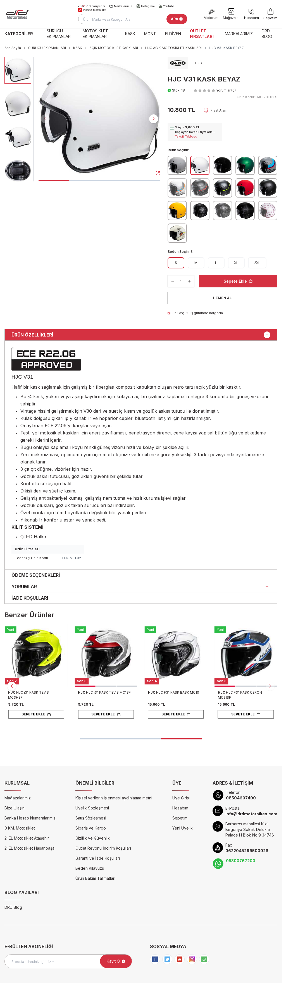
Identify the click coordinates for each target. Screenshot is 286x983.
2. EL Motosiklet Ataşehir (26, 838)
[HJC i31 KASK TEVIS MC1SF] (106, 655)
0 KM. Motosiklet (19, 828)
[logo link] (33, 14)
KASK (130, 33)
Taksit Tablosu (186, 136)
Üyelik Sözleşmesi (92, 808)
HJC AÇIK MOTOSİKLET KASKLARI (173, 48)
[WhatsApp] (204, 959)
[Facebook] (155, 959)
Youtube (168, 6)
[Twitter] (167, 959)
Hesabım (180, 808)
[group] (99, 118)
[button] (54, 180)
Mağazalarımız (17, 797)
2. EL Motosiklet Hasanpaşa (29, 848)
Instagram (148, 6)
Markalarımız (123, 6)
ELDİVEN (173, 33)
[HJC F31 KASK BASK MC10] (176, 655)
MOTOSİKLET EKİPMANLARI (95, 34)
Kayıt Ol (114, 961)
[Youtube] (180, 959)
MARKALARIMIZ (239, 33)
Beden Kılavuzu (89, 868)
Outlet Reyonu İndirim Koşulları (103, 848)
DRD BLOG (267, 34)
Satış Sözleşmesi (90, 818)
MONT (150, 33)
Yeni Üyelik (182, 828)
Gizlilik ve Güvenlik (92, 838)
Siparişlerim (97, 6)
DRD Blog (13, 907)
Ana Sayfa (12, 48)
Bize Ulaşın (14, 808)
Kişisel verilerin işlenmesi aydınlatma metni (113, 797)
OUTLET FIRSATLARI (202, 34)
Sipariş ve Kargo (90, 828)
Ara (174, 19)
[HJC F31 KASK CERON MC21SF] (245, 655)
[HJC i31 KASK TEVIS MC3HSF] (36, 655)
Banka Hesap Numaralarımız (30, 818)
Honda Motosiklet (94, 9)
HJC (12, 692)
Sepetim (179, 818)
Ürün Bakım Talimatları (95, 878)
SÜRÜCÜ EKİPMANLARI (59, 34)
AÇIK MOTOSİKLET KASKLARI (113, 48)
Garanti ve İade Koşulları (97, 858)
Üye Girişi (181, 797)
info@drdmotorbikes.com (251, 813)
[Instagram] (192, 959)
